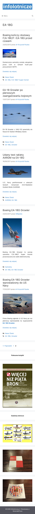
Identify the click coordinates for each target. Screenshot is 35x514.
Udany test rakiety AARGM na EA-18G (13, 156)
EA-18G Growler (17, 270)
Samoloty (8, 267)
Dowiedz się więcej (10, 71)
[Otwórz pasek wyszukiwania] (32, 16)
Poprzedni (7, 346)
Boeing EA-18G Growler (16, 210)
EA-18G (8, 80)
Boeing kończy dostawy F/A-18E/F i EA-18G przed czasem (17, 38)
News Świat (9, 77)
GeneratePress (17, 511)
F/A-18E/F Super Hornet (20, 80)
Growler (14, 145)
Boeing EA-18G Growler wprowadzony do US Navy (16, 282)
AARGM (8, 200)
